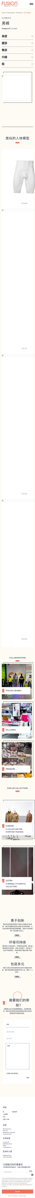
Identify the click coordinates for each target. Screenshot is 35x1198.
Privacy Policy (22, 1195)
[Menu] (31, 4)
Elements (19, 12)
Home (4, 12)
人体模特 (5, 1114)
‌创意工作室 (6, 1119)
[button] (32, 1175)
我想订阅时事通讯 (12, 1073)
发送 (27, 1077)
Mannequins (11, 12)
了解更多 (16, 935)
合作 (4, 1117)
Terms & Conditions (13, 1195)
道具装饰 (14, 1111)
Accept (17, 1191)
